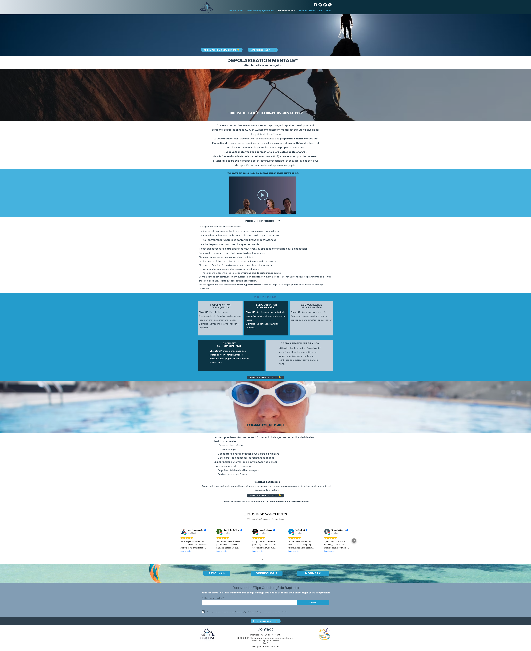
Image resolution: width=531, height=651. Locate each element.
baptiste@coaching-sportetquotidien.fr (274, 638)
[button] (263, 50)
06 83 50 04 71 (244, 638)
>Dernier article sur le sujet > (262, 65)
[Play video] (262, 195)
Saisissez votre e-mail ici (212, 598)
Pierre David (219, 143)
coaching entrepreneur (249, 285)
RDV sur (285, 502)
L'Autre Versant (272, 634)
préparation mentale (293, 139)
